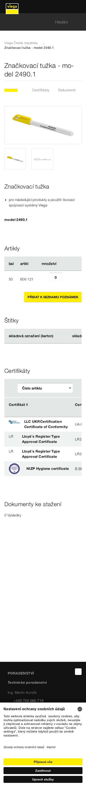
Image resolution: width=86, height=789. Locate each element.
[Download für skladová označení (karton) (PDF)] (57, 336)
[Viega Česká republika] (12, 6)
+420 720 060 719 (28, 700)
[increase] (67, 279)
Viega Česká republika (20, 43)
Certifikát (17, 404)
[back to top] (78, 671)
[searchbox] (39, 22)
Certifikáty (40, 90)
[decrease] (44, 279)
